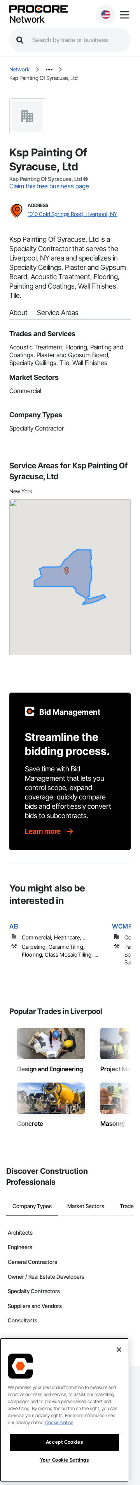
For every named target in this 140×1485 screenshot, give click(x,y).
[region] (64, 1410)
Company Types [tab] (32, 1206)
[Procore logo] (38, 9)
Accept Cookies (64, 1442)
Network (26, 19)
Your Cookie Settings (64, 1460)
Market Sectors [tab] (85, 1206)
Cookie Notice (59, 1422)
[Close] (119, 1349)
